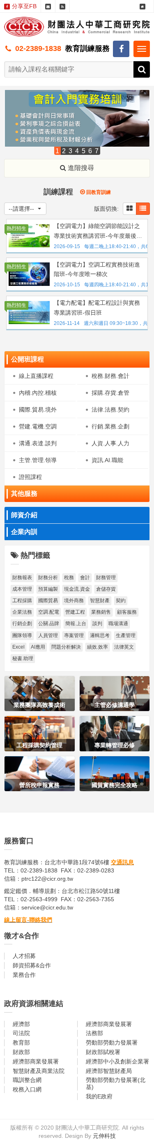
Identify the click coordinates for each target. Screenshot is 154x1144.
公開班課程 (27, 359)
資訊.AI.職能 (107, 460)
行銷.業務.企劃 (110, 426)
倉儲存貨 (106, 589)
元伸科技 (104, 1135)
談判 (97, 623)
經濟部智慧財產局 (109, 1071)
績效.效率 (97, 647)
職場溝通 (118, 623)
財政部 (21, 1052)
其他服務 (24, 493)
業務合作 (24, 974)
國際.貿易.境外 (38, 409)
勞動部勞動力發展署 (112, 1042)
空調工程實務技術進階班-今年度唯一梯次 (97, 269)
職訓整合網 (27, 1080)
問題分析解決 (66, 647)
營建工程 (75, 612)
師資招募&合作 (32, 965)
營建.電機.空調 (38, 426)
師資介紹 (24, 514)
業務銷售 (101, 612)
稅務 (69, 577)
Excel (18, 647)
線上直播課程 (36, 376)
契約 (121, 600)
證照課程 (30, 477)
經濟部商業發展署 (109, 1024)
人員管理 (48, 635)
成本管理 (22, 589)
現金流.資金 (77, 589)
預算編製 (48, 589)
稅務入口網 (27, 1089)
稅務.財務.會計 (110, 376)
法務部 (94, 1033)
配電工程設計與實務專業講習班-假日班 (97, 307)
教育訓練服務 (87, 48)
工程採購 (22, 600)
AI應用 (38, 647)
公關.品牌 (48, 623)
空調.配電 (48, 612)
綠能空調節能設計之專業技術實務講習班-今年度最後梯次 (98, 232)
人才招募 (24, 956)
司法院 (21, 1033)
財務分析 (48, 577)
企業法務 (22, 612)
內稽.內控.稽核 (38, 392)
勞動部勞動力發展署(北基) (115, 1083)
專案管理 (74, 635)
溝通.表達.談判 (38, 443)
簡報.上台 (75, 623)
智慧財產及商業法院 (38, 1071)
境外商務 (74, 600)
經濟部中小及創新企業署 (117, 1061)
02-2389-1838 (38, 48)
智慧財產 (100, 600)
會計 (85, 577)
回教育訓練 (98, 192)
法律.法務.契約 (110, 409)
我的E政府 (99, 1096)
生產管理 (126, 635)
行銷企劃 (22, 623)
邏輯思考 (100, 635)
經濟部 (21, 1024)
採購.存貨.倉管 (110, 392)
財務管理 (106, 577)
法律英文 (124, 647)
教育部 (21, 1042)
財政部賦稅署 (103, 1052)
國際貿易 (48, 600)
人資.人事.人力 (110, 443)
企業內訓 (24, 531)
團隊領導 (22, 635)
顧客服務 (127, 612)
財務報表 (22, 577)
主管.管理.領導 (38, 460)
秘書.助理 (22, 658)
